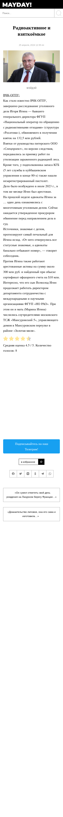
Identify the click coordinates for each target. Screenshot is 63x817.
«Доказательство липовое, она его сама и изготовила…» (32, 513)
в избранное (28, 461)
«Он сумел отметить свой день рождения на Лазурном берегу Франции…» (31, 494)
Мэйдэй (31, 88)
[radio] (5, 339)
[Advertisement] (31, 397)
